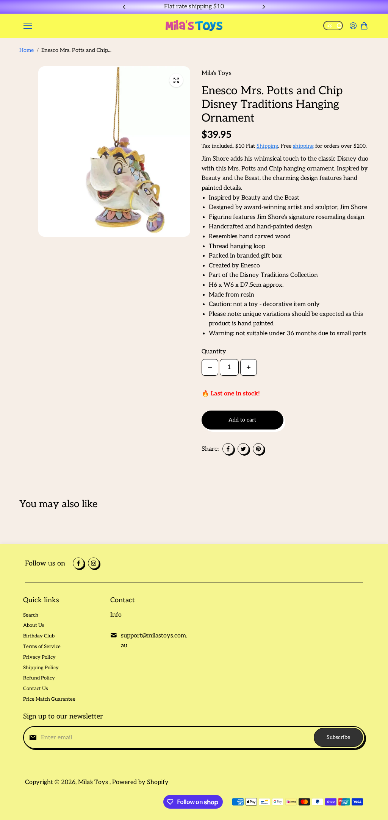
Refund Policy (39, 678)
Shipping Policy (41, 668)
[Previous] (124, 6)
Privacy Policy (39, 657)
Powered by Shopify (140, 782)
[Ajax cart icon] (364, 25)
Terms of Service (42, 647)
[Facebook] (228, 449)
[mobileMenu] (27, 25)
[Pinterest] (258, 449)
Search (30, 615)
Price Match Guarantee (49, 699)
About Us (33, 625)
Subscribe (338, 737)
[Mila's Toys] (194, 25)
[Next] (263, 6)
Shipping (267, 146)
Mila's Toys (94, 782)
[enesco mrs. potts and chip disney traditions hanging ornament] (176, 80)
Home (26, 50)
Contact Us (35, 689)
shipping (303, 146)
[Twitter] (243, 449)
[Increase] (248, 367)
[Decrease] (210, 367)
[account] (353, 25)
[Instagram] (93, 563)
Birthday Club (39, 636)
